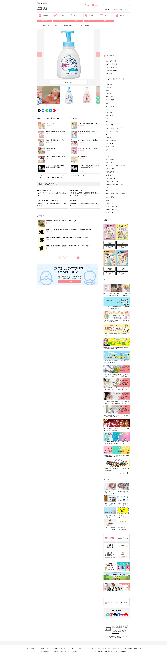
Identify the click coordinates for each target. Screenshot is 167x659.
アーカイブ (42, 105)
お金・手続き (61, 15)
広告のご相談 (106, 648)
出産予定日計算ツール (112, 172)
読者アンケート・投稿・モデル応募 (115, 165)
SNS (76, 21)
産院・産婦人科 (110, 106)
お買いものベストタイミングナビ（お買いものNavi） (57, 105)
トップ (39, 25)
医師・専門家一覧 (60, 648)
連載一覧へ (122, 473)
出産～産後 (109, 112)
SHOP (88, 5)
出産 (107, 109)
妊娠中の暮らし (110, 100)
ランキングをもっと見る (52, 177)
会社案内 (123, 651)
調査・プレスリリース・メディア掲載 (89, 648)
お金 (107, 118)
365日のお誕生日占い (112, 169)
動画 (107, 150)
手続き (108, 122)
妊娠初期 (108, 87)
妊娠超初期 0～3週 (111, 61)
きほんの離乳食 (110, 197)
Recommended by (74, 175)
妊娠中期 (108, 90)
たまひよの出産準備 (111, 209)
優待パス (122, 15)
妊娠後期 (108, 93)
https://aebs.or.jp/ (115, 632)
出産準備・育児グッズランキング (115, 184)
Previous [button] (39, 54)
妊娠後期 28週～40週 (112, 70)
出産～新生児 (109, 115)
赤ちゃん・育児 (118, 9)
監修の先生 (109, 200)
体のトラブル (109, 97)
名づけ (75, 15)
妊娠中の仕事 (109, 125)
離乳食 (106, 15)
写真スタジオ (107, 21)
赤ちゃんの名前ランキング (113, 181)
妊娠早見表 (45, 15)
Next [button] (98, 54)
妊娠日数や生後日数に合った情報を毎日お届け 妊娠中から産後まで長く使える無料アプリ (69, 277)
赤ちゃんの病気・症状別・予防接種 (115, 194)
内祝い (96, 5)
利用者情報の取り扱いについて (132, 648)
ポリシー (49, 648)
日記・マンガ (109, 143)
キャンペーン (91, 21)
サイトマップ (71, 648)
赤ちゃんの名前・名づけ (112, 131)
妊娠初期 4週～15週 (111, 64)
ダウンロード (69, 281)
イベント (108, 134)
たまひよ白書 (109, 212)
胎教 (107, 103)
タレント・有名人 (111, 147)
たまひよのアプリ (111, 203)
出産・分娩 (109, 73)
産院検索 (108, 175)
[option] (69, 54)
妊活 (126, 9)
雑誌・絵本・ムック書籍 (112, 159)
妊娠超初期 (109, 84)
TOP (100, 9)
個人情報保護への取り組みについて (106, 651)
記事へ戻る (68, 82)
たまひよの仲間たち (111, 206)
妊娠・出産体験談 (111, 140)
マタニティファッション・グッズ (115, 128)
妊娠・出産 (108, 9)
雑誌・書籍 (44, 21)
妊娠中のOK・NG (111, 178)
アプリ (60, 21)
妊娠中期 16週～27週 (112, 67)
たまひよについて (111, 156)
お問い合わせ (117, 648)
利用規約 (41, 648)
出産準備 (91, 15)
